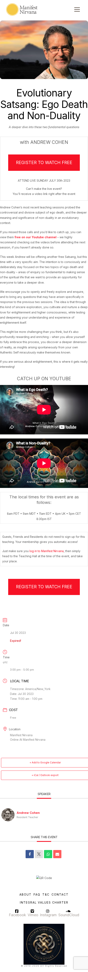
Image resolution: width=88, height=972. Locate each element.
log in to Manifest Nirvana (46, 551)
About (25, 894)
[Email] (57, 854)
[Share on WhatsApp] (48, 854)
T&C (46, 894)
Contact (60, 894)
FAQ (37, 894)
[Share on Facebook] (30, 854)
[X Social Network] (39, 854)
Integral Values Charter (44, 902)
